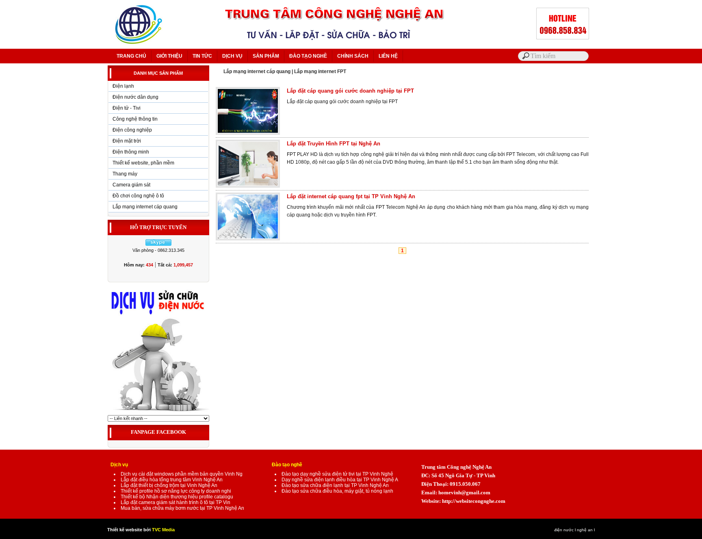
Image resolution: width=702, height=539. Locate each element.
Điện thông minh (131, 152)
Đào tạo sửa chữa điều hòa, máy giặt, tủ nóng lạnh (337, 491)
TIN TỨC (202, 56)
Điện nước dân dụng (135, 97)
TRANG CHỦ (131, 56)
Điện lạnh (123, 86)
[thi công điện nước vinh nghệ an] (158, 413)
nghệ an (585, 530)
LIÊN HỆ (388, 56)
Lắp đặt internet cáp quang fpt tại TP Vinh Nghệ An (351, 196)
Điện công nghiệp (132, 130)
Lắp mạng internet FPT (320, 71)
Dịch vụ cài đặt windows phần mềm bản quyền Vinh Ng (182, 474)
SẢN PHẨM (266, 56)
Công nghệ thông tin (135, 119)
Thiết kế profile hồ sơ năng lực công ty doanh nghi (176, 491)
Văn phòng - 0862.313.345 (158, 250)
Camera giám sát (131, 185)
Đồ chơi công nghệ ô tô (138, 196)
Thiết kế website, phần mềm (143, 163)
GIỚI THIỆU (169, 56)
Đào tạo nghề (287, 465)
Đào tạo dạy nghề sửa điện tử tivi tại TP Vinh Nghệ (337, 474)
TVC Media (163, 529)
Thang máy (125, 174)
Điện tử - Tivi (127, 108)
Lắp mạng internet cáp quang (145, 207)
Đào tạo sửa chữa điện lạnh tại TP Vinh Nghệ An (335, 485)
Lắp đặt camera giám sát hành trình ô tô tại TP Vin (175, 502)
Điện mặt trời (127, 141)
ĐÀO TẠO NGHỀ (308, 56)
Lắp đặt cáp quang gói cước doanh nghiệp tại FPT (350, 91)
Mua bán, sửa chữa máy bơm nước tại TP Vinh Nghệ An (182, 508)
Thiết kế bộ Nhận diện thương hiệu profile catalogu (177, 497)
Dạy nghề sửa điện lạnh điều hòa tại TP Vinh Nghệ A (340, 480)
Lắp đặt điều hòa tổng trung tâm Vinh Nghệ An (172, 480)
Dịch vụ (119, 465)
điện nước (564, 530)
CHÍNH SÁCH (352, 56)
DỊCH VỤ (232, 56)
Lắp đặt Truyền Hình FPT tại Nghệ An (333, 144)
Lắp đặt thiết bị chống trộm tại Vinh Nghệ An (169, 485)
